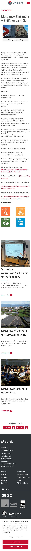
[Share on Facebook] (18, 427)
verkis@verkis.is (6, 456)
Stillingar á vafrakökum (15, 537)
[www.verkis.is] (15, 3)
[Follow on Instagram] (5, 495)
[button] (28, 3)
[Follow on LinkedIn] (8, 495)
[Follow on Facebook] (3, 495)
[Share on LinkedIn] (26, 427)
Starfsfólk (4, 480)
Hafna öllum (15, 542)
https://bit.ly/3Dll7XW (7, 170)
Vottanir (19, 480)
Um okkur (4, 477)
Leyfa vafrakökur (15, 547)
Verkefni (3, 474)
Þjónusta (3, 471)
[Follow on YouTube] (11, 495)
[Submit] (3, 489)
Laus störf (4, 483)
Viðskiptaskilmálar (22, 483)
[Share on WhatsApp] (13, 427)
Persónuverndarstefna (23, 477)
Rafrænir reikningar (22, 474)
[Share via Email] (22, 427)
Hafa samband (21, 471)
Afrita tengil (7, 427)
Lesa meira (5, 295)
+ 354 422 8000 (6, 453)
